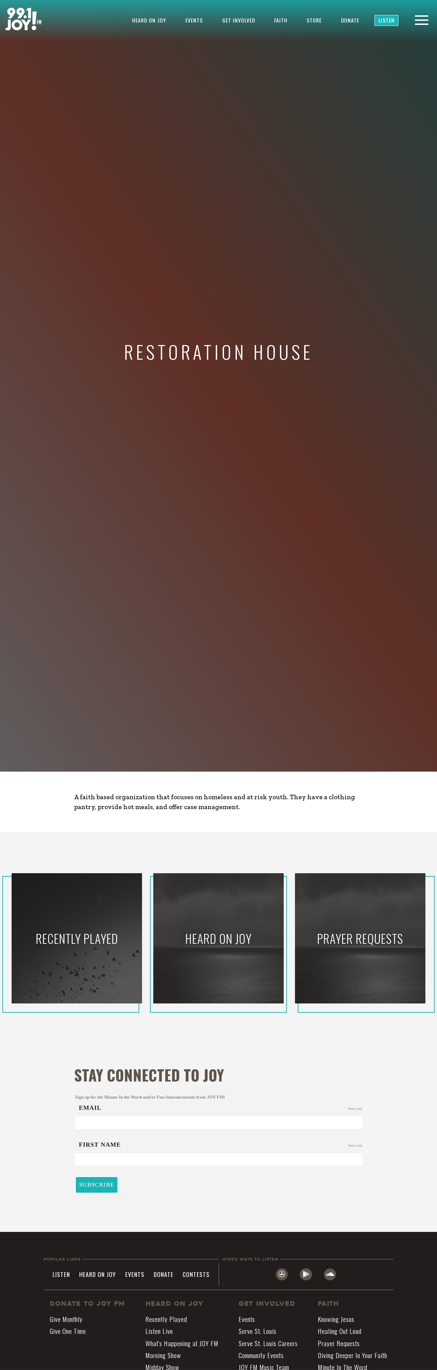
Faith (280, 20)
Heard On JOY (174, 1303)
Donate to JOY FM (87, 1303)
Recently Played (166, 1319)
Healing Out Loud (340, 1331)
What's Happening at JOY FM (181, 1343)
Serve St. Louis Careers (268, 1343)
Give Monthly (66, 1319)
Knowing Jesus (336, 1319)
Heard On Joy (149, 20)
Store (314, 20)
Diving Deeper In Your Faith (352, 1355)
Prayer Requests (339, 1343)
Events (194, 20)
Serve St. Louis (258, 1331)
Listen (387, 20)
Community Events (261, 1355)
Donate (350, 20)
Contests (196, 1274)
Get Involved (238, 20)
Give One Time (68, 1331)
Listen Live (159, 1331)
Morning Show (163, 1355)
